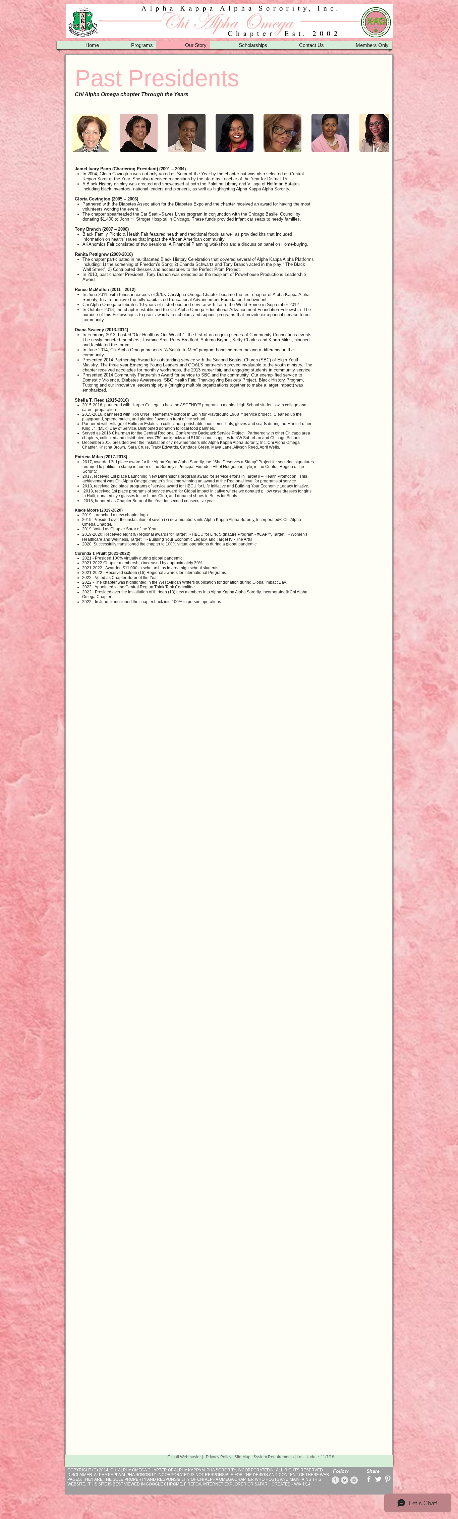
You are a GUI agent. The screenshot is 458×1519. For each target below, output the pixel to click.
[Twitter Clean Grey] (344, 1480)
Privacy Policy (218, 1457)
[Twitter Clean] (378, 1479)
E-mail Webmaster (184, 1457)
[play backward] (80, 133)
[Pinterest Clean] (387, 1479)
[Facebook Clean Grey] (335, 1480)
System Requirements (273, 1457)
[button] (91, 133)
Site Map (242, 1457)
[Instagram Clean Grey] (354, 1480)
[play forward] (381, 133)
